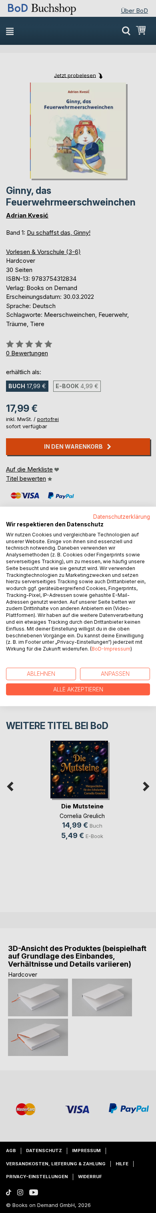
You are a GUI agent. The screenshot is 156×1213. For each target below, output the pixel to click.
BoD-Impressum (111, 649)
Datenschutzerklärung (121, 517)
